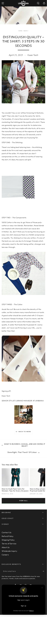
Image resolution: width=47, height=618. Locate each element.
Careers (5, 555)
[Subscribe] (44, 571)
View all (23, 500)
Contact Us (6, 532)
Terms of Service (9, 543)
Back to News (25, 431)
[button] (38, 3)
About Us (6, 547)
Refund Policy (7, 536)
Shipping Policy (8, 540)
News (26, 31)
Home (20, 31)
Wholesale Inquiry (9, 551)
